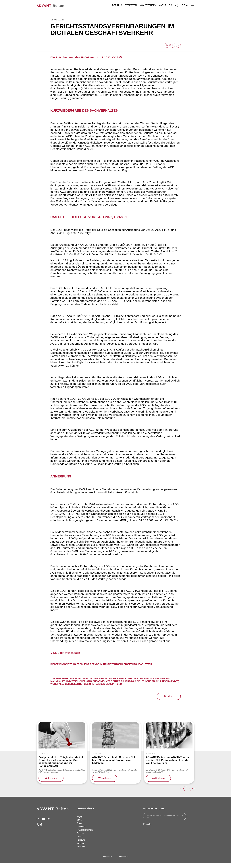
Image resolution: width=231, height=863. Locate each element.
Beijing (79, 816)
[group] (62, 752)
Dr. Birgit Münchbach (66, 652)
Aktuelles (165, 5)
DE (183, 5)
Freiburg (80, 833)
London (80, 836)
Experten (131, 5)
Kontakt (147, 824)
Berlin (79, 820)
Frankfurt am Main (85, 830)
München (81, 846)
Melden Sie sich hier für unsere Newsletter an (163, 816)
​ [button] (185, 788)
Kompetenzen (148, 5)
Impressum (107, 857)
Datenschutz (123, 857)
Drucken (168, 696)
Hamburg (81, 840)
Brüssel (80, 823)
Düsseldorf (81, 826)
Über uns (116, 5)
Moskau (80, 843)
